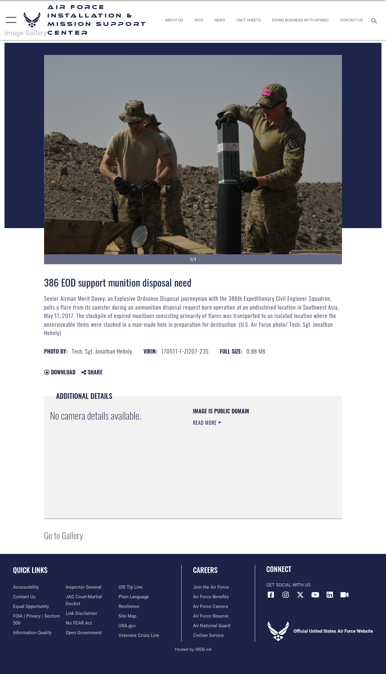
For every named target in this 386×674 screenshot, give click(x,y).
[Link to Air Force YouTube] (315, 594)
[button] (10, 20)
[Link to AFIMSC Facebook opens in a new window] (270, 594)
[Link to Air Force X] (300, 594)
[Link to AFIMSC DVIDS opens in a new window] (344, 594)
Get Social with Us (288, 585)
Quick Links (30, 570)
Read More (205, 422)
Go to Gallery (63, 535)
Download (62, 372)
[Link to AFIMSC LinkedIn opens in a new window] (329, 594)
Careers (205, 570)
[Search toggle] (375, 20)
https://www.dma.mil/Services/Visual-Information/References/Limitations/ (247, 473)
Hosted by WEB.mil (193, 649)
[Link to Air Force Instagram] (285, 594)
